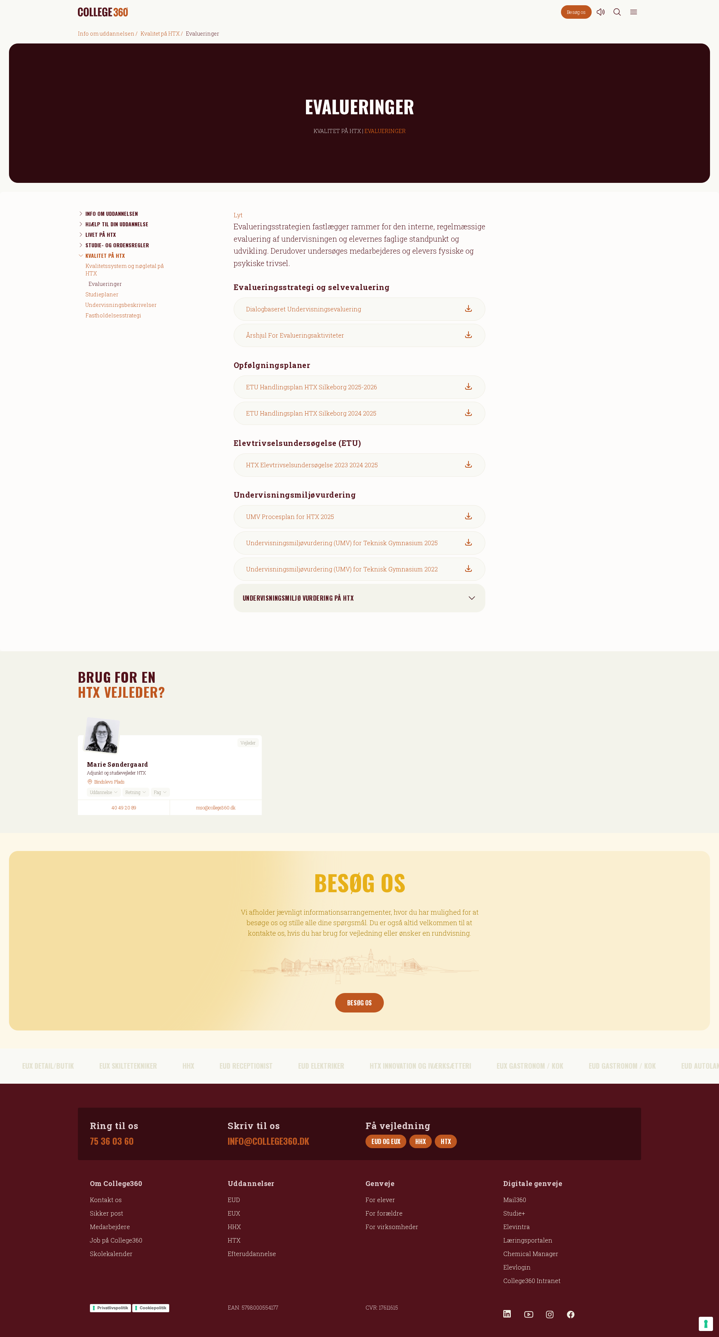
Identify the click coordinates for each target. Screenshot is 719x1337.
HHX (234, 1227)
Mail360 (514, 1200)
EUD (234, 1200)
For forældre (384, 1213)
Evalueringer (105, 283)
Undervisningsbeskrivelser (121, 304)
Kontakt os (106, 1200)
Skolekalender (111, 1254)
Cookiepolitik (153, 1307)
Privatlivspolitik (112, 1307)
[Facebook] (570, 1314)
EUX (234, 1213)
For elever (380, 1200)
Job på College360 (116, 1240)
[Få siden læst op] (600, 11)
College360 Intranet (532, 1281)
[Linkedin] (507, 1314)
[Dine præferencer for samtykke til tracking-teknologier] (706, 1324)
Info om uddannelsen (106, 33)
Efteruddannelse (252, 1254)
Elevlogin (517, 1267)
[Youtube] (528, 1314)
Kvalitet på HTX (160, 33)
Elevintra (516, 1227)
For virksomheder (391, 1227)
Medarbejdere (110, 1227)
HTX (234, 1240)
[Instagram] (549, 1314)
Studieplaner (101, 294)
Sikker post (106, 1213)
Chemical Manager (530, 1254)
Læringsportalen (527, 1240)
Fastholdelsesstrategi (113, 315)
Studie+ (514, 1213)
